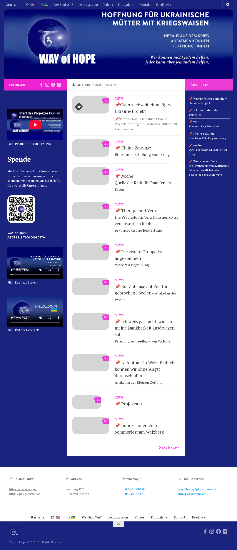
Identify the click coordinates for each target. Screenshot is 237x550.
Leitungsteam (88, 4)
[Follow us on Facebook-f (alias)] (41, 85)
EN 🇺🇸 (29, 4)
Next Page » (169, 447)
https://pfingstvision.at (24, 494)
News (119, 98)
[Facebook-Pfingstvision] (59, 85)
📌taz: (205, 124)
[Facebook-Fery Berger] (53, 85)
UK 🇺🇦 (43, 4)
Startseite (13, 4)
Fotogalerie (126, 4)
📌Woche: (143, 182)
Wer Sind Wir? (63, 4)
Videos (108, 4)
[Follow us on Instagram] (47, 85)
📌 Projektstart (129, 404)
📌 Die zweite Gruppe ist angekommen (138, 258)
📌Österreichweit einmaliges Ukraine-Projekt (208, 101)
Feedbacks (163, 4)
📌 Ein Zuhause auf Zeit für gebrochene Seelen (145, 293)
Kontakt (145, 4)
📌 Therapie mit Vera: (209, 167)
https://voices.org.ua (22, 489)
